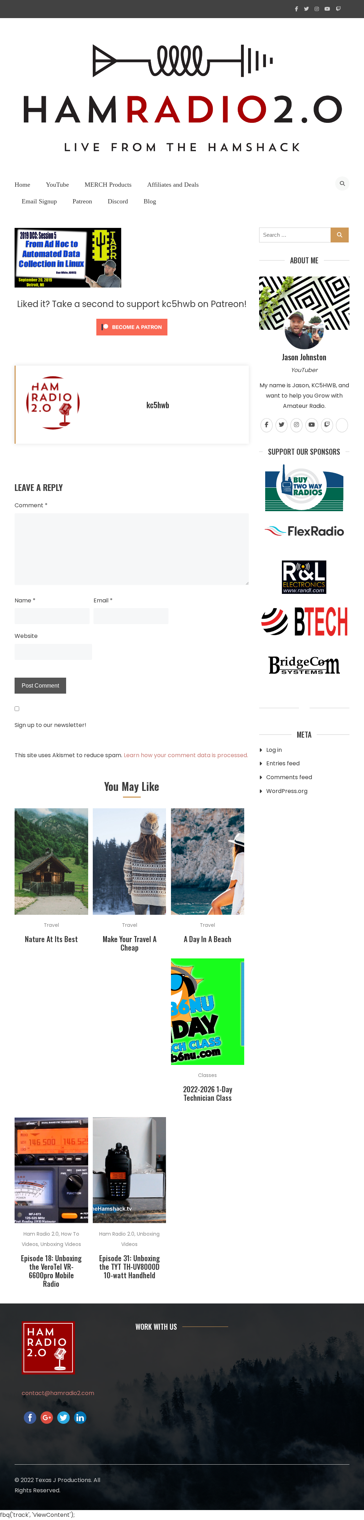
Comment (31, 505)
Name (25, 600)
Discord (118, 201)
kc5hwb (157, 404)
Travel (51, 925)
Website (26, 636)
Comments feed (289, 777)
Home (22, 184)
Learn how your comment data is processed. (186, 755)
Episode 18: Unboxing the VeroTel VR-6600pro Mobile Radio (51, 1271)
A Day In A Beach (207, 939)
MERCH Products (108, 184)
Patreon (82, 201)
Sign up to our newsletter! (50, 725)
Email (103, 600)
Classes (207, 1075)
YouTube (57, 184)
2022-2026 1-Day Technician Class (207, 1093)
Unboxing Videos (61, 1244)
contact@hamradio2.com (58, 1393)
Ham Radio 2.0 (41, 1233)
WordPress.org (286, 791)
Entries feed (283, 763)
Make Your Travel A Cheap (129, 943)
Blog (150, 201)
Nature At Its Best (51, 939)
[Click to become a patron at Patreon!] (131, 337)
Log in (274, 750)
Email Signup (39, 201)
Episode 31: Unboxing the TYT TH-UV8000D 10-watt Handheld (129, 1266)
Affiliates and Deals (173, 184)
